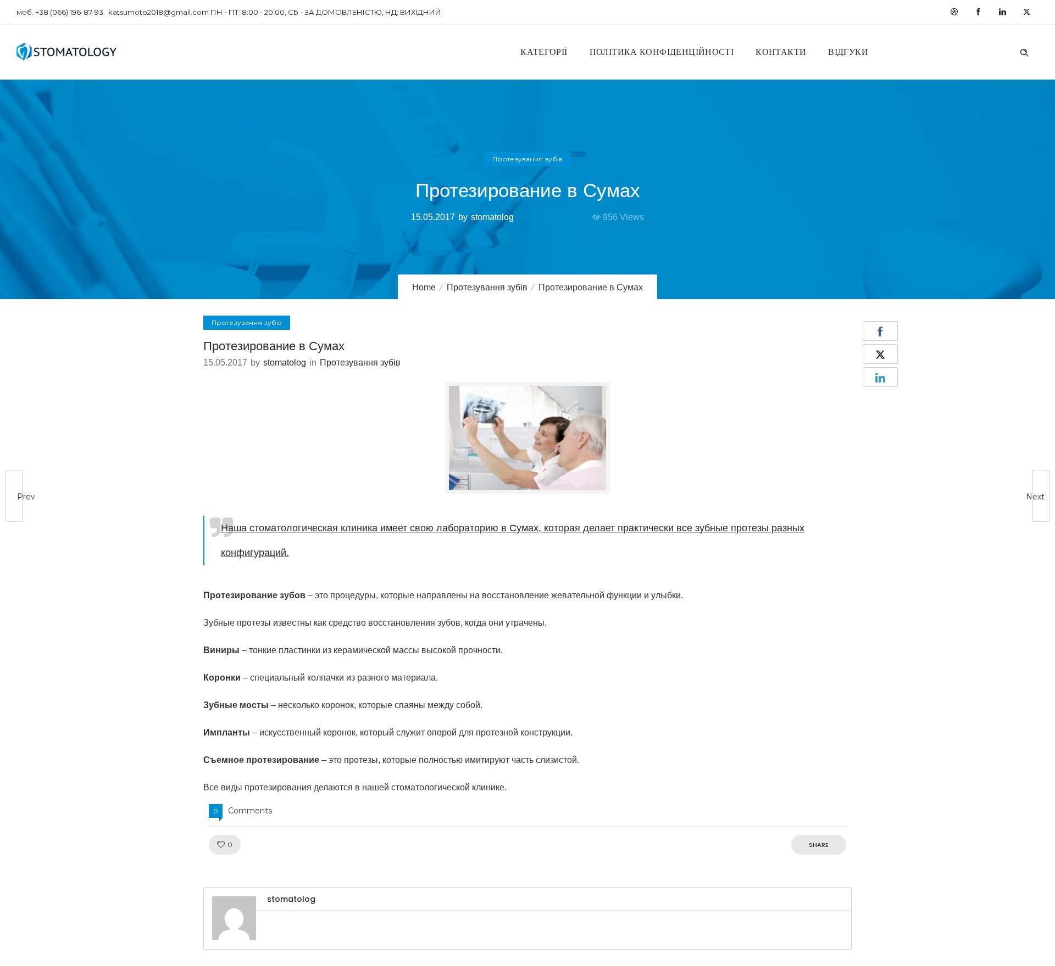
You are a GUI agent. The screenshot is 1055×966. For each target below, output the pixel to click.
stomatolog (492, 217)
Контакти (781, 52)
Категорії (543, 52)
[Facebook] (978, 12)
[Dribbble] (954, 12)
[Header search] (1024, 51)
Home (424, 287)
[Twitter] (1026, 12)
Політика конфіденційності (662, 52)
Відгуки (848, 52)
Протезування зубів (487, 287)
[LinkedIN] (1002, 12)
